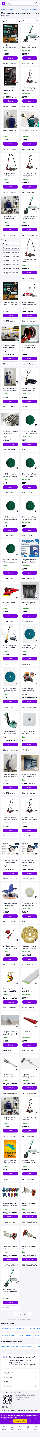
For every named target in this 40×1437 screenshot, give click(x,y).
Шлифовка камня (8, 1335)
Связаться (29, 315)
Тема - (11, 1392)
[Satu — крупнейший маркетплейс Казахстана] (3, 3)
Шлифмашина (34, 1328)
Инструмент (21, 9)
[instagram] (11, 1407)
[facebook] (7, 1407)
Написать (10, 1002)
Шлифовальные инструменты (13, 1328)
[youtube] (3, 1407)
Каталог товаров (7, 9)
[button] (10, 58)
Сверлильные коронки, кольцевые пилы (17, 1347)
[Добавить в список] (17, 39)
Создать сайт (20, 1421)
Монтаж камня (25, 1335)
